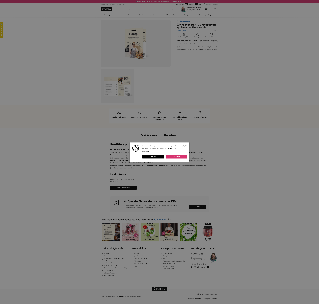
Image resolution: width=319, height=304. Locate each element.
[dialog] (159, 152)
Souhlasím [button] (177, 156)
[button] (164, 151)
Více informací (172, 148)
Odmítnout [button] (153, 156)
